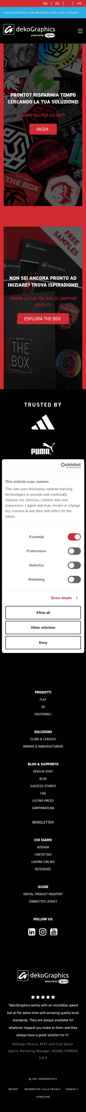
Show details (61, 598)
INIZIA (43, 129)
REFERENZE (43, 869)
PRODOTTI (43, 692)
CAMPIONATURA (43, 808)
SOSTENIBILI (43, 714)
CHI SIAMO (43, 839)
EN (45, 3)
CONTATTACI (43, 854)
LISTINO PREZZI (43, 801)
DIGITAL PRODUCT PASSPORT (43, 894)
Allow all (43, 612)
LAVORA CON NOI (43, 862)
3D (43, 707)
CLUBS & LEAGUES (43, 739)
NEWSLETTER (43, 822)
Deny (43, 642)
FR (79, 3)
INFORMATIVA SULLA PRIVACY (42, 1089)
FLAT (43, 699)
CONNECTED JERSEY (43, 901)
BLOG (43, 779)
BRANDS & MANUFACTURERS (43, 746)
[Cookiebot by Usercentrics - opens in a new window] (61, 466)
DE (58, 3)
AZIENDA (43, 847)
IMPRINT (13, 1089)
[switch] (74, 551)
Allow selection (43, 627)
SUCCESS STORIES (43, 786)
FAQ (43, 793)
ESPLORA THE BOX (43, 319)
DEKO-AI (38, 771)
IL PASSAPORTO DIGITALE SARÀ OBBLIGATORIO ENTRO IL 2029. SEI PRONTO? (41, 12)
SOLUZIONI (43, 731)
